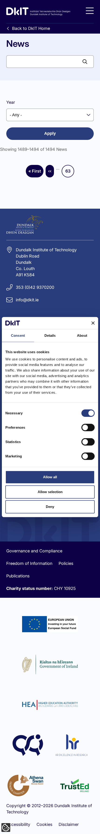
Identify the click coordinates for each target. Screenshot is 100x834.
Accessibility (18, 824)
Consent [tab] (18, 335)
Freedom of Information (29, 563)
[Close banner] (93, 322)
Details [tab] (50, 335)
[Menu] (90, 10)
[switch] (88, 427)
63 (69, 172)
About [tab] (82, 335)
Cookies (44, 824)
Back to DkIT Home (31, 28)
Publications (18, 575)
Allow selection (50, 492)
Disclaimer (69, 824)
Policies (66, 563)
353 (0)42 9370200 (35, 287)
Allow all (50, 477)
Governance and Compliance (34, 550)
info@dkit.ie (27, 299)
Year (10, 102)
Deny (50, 507)
